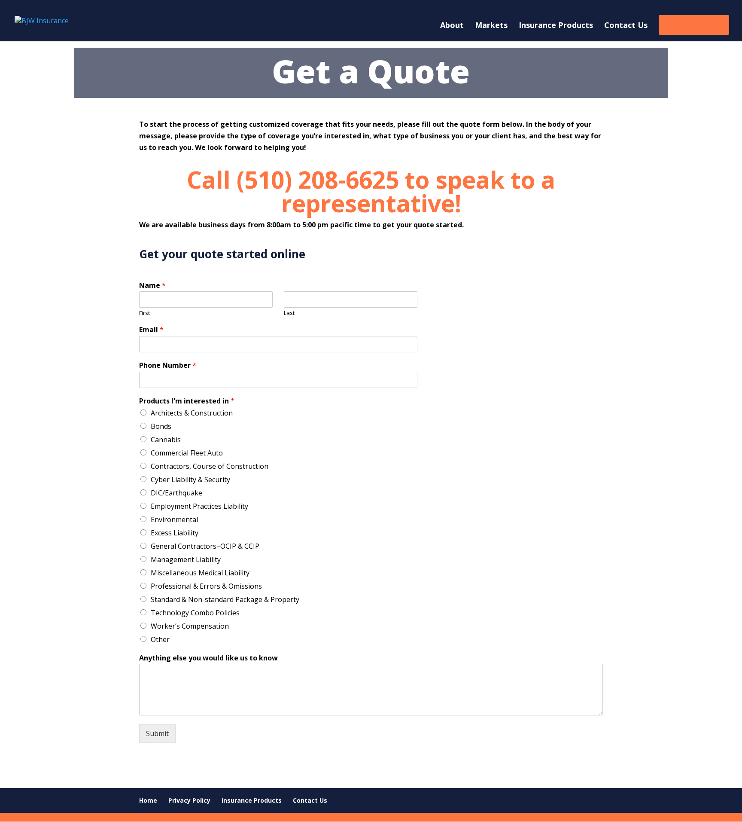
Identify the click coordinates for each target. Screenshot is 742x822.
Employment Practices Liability (199, 506)
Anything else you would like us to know (208, 658)
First (144, 313)
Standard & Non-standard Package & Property (225, 599)
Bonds (161, 426)
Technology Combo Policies (195, 612)
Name (152, 285)
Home (148, 800)
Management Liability (186, 559)
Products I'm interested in (186, 401)
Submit (157, 733)
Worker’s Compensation (190, 626)
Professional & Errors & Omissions (206, 586)
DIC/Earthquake (176, 493)
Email (151, 329)
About (452, 26)
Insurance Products (556, 26)
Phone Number (167, 365)
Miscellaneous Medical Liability (200, 573)
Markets (491, 26)
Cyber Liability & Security (190, 479)
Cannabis (166, 439)
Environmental (174, 519)
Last (289, 313)
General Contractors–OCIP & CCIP (205, 546)
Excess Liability (174, 533)
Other (160, 639)
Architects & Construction (192, 413)
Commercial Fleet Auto (187, 453)
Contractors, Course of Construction (209, 466)
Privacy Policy (189, 800)
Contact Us (626, 26)
